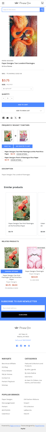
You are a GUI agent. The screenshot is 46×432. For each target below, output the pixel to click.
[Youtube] (25, 346)
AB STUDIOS (6, 410)
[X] (15, 118)
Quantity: (6, 94)
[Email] (7, 118)
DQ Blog (5, 367)
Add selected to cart (23, 146)
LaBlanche (27, 410)
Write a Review (7, 66)
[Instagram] (21, 346)
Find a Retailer (7, 371)
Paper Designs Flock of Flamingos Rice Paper (21, 158)
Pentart (4, 407)
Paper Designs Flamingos (34, 271)
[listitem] (21, 214)
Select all (7, 146)
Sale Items (28, 377)
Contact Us (6, 378)
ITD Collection (29, 407)
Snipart (26, 403)
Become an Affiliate (9, 364)
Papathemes (39, 426)
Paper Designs (7, 399)
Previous (2, 268)
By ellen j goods (30, 369)
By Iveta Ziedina (30, 373)
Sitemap (5, 385)
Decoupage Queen (8, 403)
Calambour (6, 414)
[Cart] (43, 3)
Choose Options (22, 154)
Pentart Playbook (8, 381)
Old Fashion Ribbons (31, 399)
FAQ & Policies (7, 374)
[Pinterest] (19, 118)
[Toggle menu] (3, 3)
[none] (23, 36)
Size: (7, 85)
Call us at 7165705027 (23, 340)
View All (26, 414)
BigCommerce (15, 426)
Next (44, 268)
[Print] (11, 118)
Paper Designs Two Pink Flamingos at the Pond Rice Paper (11, 277)
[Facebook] (3, 118)
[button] (23, 111)
